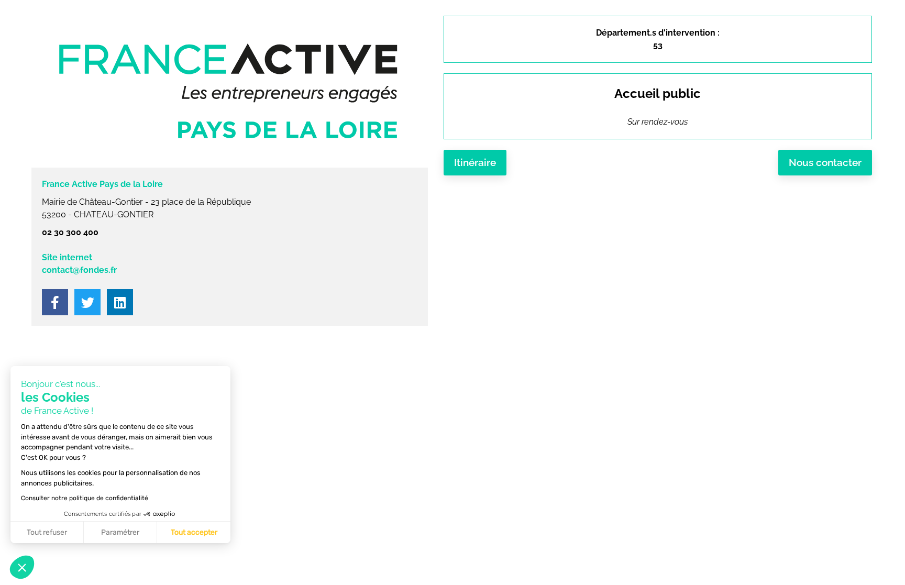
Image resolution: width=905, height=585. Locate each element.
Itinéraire (475, 162)
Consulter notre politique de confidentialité (84, 498)
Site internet (67, 257)
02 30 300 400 (70, 232)
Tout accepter (194, 532)
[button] (22, 567)
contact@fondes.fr (79, 270)
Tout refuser (47, 532)
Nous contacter (825, 162)
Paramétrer (120, 532)
